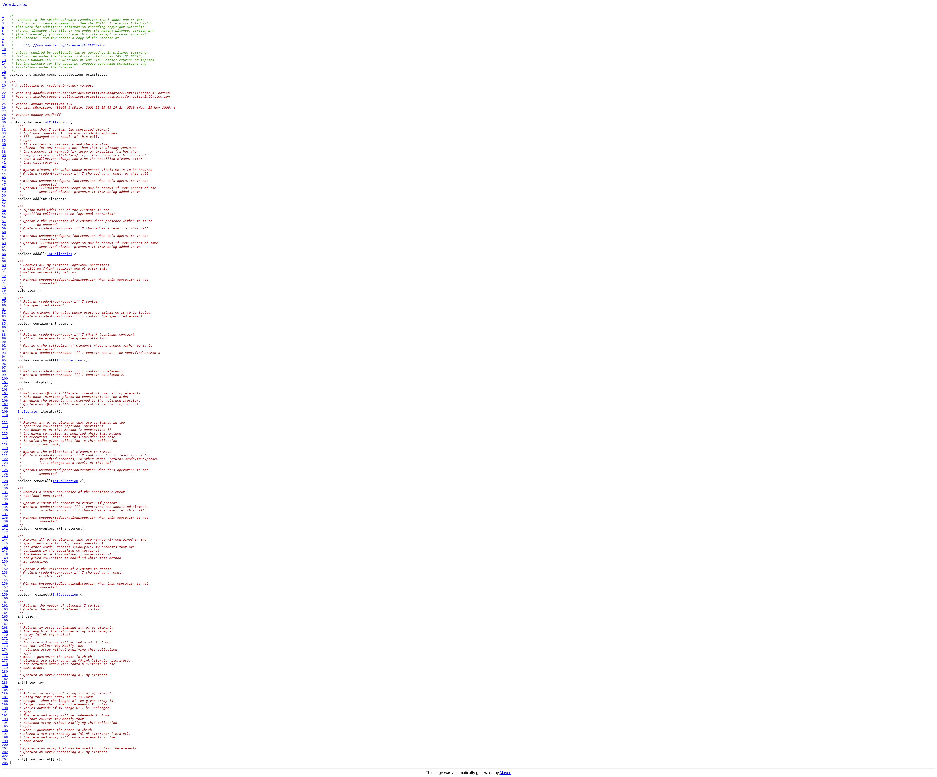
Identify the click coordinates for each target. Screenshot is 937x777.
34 (4, 137)
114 (5, 430)
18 (4, 78)
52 (4, 203)
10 (4, 49)
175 (5, 653)
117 (5, 441)
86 (4, 327)
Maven (505, 773)
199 (5, 741)
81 (4, 309)
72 (4, 276)
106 (5, 400)
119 (5, 448)
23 (4, 96)
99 (4, 375)
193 (5, 719)
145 (5, 543)
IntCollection (55, 122)
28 (4, 115)
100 (5, 378)
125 (5, 470)
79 (4, 301)
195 (5, 726)
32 (4, 129)
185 (5, 690)
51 (4, 199)
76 (4, 290)
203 (5, 755)
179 (5, 668)
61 (4, 236)
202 (5, 752)
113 (5, 426)
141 (5, 528)
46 (4, 181)
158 (5, 591)
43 (4, 170)
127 (5, 477)
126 (5, 474)
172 (5, 642)
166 (5, 620)
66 (4, 254)
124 (5, 466)
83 (4, 316)
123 (5, 463)
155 (5, 580)
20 (4, 85)
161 (5, 602)
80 (4, 305)
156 (5, 583)
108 (5, 408)
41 (4, 162)
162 (5, 605)
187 (5, 697)
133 (5, 499)
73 (4, 279)
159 (5, 594)
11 (4, 52)
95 (4, 360)
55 (4, 214)
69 (4, 265)
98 (4, 371)
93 (4, 353)
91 (4, 345)
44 (4, 173)
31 (4, 126)
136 (5, 510)
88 (4, 334)
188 (5, 701)
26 (4, 107)
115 (5, 433)
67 (4, 257)
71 (4, 272)
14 (4, 63)
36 (4, 144)
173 (5, 646)
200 (5, 744)
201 (5, 748)
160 (5, 598)
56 (4, 217)
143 (5, 536)
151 (5, 565)
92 (4, 349)
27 (4, 111)
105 (5, 397)
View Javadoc (14, 4)
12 (4, 56)
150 (5, 561)
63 (4, 243)
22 (4, 93)
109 (5, 411)
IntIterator (28, 411)
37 (4, 148)
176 (5, 657)
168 (5, 627)
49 (4, 192)
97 (4, 367)
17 (4, 74)
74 (4, 283)
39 (4, 155)
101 (5, 382)
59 (4, 228)
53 (4, 206)
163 (5, 609)
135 (5, 506)
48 (4, 188)
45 (4, 177)
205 (5, 763)
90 (4, 342)
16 (4, 71)
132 (5, 495)
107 (5, 404)
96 (4, 364)
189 (5, 704)
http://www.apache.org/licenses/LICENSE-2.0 (64, 45)
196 (5, 730)
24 (4, 100)
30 (4, 122)
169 (5, 631)
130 (5, 488)
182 (5, 679)
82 (4, 312)
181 (5, 675)
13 (4, 60)
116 (5, 437)
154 (5, 576)
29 (4, 118)
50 (4, 195)
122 (5, 459)
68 (4, 261)
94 (4, 356)
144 (5, 539)
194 (5, 723)
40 (4, 159)
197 (5, 734)
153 (5, 572)
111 (5, 419)
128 (5, 481)
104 (5, 393)
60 (4, 232)
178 (5, 664)
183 (5, 682)
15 (4, 67)
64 (4, 247)
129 (5, 485)
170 (5, 635)
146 (5, 547)
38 (4, 151)
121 (5, 455)
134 (5, 503)
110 (5, 415)
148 (5, 554)
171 (5, 638)
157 (5, 587)
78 (4, 298)
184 (5, 686)
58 (4, 225)
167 (5, 624)
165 (5, 616)
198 (5, 737)
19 (4, 82)
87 (4, 331)
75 (4, 287)
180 (5, 671)
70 (4, 268)
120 (5, 452)
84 (4, 320)
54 (4, 210)
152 (5, 569)
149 (5, 558)
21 (4, 89)
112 (5, 422)
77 (4, 294)
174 (5, 649)
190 (5, 708)
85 (4, 323)
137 (5, 514)
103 (5, 389)
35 (4, 140)
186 (5, 693)
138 (5, 517)
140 (5, 525)
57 (4, 221)
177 (5, 660)
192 (5, 715)
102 (5, 386)
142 (5, 532)
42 (4, 166)
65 (4, 250)
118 (5, 444)
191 (5, 712)
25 (4, 104)
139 (5, 521)
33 (4, 133)
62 (4, 239)
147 (5, 550)
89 (4, 338)
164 (5, 613)
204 (5, 759)
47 (4, 184)
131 (5, 492)
